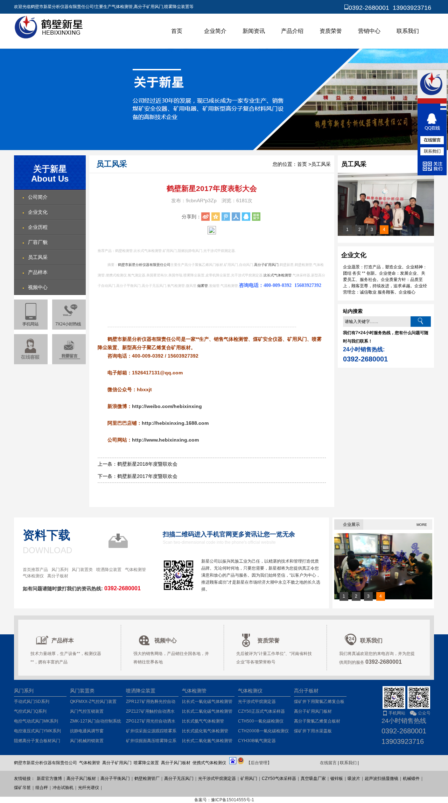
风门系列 (59, 569)
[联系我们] (432, 151)
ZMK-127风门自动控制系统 (95, 721)
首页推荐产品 (35, 569)
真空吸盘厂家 (313, 778)
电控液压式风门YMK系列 (37, 730)
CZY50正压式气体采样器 (261, 711)
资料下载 (46, 535)
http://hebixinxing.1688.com (175, 423)
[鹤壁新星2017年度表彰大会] (386, 234)
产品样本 (38, 272)
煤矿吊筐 (22, 787)
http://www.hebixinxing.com (165, 440)
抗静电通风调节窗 (87, 730)
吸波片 (354, 778)
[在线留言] (69, 349)
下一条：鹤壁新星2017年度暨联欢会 (137, 476)
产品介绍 (292, 31)
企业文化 (38, 212)
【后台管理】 (259, 762)
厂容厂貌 (38, 242)
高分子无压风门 (179, 778)
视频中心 (38, 287)
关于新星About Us (50, 173)
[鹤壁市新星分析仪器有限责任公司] (49, 37)
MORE (421, 525)
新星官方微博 (49, 778)
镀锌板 (336, 778)
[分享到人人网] (236, 216)
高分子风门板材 (81, 778)
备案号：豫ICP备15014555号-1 (224, 799)
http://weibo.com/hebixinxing (167, 406)
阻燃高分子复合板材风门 (37, 740)
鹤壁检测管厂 (147, 778)
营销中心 (369, 31)
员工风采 (38, 257)
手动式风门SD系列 (31, 701)
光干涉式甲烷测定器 (257, 701)
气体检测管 (135, 569)
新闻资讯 (254, 31)
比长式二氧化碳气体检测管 (207, 711)
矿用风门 (248, 778)
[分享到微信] (256, 216)
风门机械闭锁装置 (87, 740)
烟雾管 (202, 286)
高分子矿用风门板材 (313, 711)
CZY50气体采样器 (279, 778)
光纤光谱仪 (88, 787)
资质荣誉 (331, 31)
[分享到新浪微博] (205, 216)
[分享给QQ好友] (246, 216)
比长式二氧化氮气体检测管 (207, 740)
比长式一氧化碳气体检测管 (207, 701)
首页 (176, 31)
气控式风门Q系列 (30, 711)
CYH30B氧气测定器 (257, 740)
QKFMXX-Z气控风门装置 (93, 701)
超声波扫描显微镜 (381, 778)
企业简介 (215, 31)
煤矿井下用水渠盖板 (313, 730)
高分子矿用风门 (266, 265)
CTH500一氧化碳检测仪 (261, 721)
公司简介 (38, 197)
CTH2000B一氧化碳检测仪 (263, 730)
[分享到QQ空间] (215, 216)
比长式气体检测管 (278, 275)
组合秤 (41, 787)
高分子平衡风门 (115, 778)
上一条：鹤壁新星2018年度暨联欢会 (137, 464)
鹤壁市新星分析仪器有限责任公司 (144, 265)
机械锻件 (411, 778)
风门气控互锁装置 (87, 711)
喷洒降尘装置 (108, 569)
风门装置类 (82, 569)
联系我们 (408, 31)
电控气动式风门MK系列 (36, 721)
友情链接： (24, 778)
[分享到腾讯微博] (226, 216)
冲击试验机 (63, 787)
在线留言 (328, 762)
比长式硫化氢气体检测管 (205, 730)
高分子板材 (57, 575)
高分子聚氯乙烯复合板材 (317, 721)
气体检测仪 (33, 575)
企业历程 (38, 227)
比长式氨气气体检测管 (203, 721)
